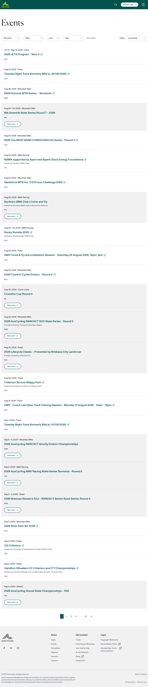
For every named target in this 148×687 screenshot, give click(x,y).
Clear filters (91, 38)
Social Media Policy (109, 644)
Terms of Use (142, 682)
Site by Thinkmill (141, 674)
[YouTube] (11, 648)
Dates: (122, 38)
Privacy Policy (130, 682)
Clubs (78, 640)
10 (86, 616)
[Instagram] (18, 648)
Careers (54, 661)
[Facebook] (4, 648)
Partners (54, 656)
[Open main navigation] (143, 4)
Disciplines (55, 648)
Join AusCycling (82, 648)
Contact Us (80, 661)
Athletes (54, 652)
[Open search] (116, 4)
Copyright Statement (109, 640)
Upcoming (132, 38)
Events (54, 644)
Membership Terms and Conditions (109, 649)
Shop (84, 656)
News (53, 640)
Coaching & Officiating (85, 644)
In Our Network (82, 652)
